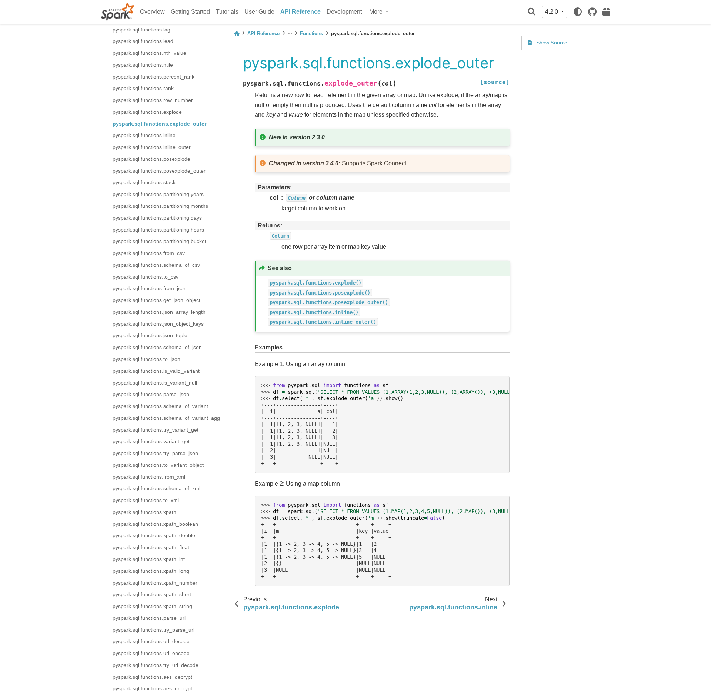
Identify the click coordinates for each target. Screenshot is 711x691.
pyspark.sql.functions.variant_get (151, 441)
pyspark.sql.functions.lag (141, 29)
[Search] (531, 12)
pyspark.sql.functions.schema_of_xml (156, 488)
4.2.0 (552, 12)
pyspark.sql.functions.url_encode (151, 653)
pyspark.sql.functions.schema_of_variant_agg (166, 418)
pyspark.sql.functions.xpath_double (154, 535)
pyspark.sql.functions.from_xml (149, 476)
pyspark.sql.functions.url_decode (151, 641)
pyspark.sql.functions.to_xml (146, 500)
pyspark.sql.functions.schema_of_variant (160, 406)
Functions (311, 33)
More (376, 12)
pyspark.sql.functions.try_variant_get (155, 429)
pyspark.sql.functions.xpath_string (152, 606)
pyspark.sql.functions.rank (143, 88)
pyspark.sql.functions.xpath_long (151, 571)
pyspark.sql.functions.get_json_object (156, 300)
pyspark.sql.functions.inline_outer (152, 147)
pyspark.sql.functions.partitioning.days (157, 218)
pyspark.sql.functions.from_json (150, 288)
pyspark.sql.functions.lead (143, 41)
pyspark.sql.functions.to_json (146, 359)
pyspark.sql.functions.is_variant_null (155, 382)
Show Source (551, 43)
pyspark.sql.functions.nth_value (149, 53)
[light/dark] (577, 11)
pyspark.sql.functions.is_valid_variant (156, 371)
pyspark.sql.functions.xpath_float (151, 547)
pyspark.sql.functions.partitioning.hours (158, 229)
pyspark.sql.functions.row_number (153, 100)
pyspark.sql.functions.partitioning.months (160, 206)
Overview (152, 12)
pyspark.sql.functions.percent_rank (153, 76)
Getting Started (190, 12)
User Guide (259, 12)
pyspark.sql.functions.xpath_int (149, 559)
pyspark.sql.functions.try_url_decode (155, 665)
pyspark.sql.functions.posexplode (151, 159)
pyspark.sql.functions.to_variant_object (158, 465)
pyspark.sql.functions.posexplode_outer (159, 171)
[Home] (236, 33)
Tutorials (227, 12)
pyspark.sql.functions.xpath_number (155, 582)
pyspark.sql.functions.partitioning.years (158, 194)
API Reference (300, 12)
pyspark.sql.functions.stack (144, 182)
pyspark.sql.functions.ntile (143, 65)
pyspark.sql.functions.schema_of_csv (156, 265)
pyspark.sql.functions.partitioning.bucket (159, 241)
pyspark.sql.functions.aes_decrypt (152, 677)
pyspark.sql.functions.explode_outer (159, 123)
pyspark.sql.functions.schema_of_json (157, 347)
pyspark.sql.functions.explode (147, 112)
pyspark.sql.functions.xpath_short (152, 594)
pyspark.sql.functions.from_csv (149, 253)
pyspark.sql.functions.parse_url (149, 618)
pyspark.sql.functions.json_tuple (150, 335)
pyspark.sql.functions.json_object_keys (158, 323)
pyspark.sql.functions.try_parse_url (153, 629)
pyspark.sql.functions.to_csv (145, 276)
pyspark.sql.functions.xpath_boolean (155, 524)
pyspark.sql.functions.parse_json (151, 394)
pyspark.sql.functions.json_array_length (159, 312)
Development (344, 12)
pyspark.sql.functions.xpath (144, 512)
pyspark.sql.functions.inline (144, 135)
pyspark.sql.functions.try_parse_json (155, 453)
